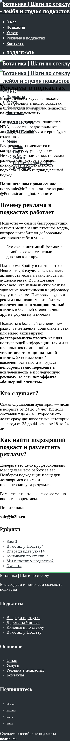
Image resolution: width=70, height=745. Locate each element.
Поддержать (20, 52)
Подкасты (16, 27)
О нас (11, 22)
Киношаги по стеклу (25, 627)
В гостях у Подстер (24, 632)
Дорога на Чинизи (23, 622)
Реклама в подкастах (26, 38)
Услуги (12, 32)
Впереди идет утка (23, 617)
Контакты (15, 43)
